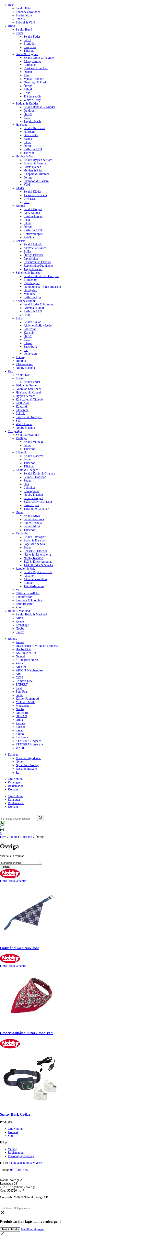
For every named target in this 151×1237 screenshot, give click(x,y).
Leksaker (29, 487)
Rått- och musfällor (28, 593)
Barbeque (30, 64)
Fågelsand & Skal (35, 544)
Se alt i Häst (23, 8)
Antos (19, 663)
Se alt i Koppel (33, 209)
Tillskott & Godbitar (36, 508)
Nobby (20, 628)
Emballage (22, 625)
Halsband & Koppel (28, 392)
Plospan (21, 726)
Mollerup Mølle (25, 702)
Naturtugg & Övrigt (36, 82)
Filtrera (5, 866)
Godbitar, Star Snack (28, 389)
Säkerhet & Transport (29, 272)
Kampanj (13, 754)
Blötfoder (29, 43)
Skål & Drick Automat (38, 561)
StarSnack (22, 737)
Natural (20, 656)
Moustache (22, 705)
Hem (3, 836)
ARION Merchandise (29, 670)
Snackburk (30, 346)
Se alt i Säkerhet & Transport (41, 276)
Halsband (22, 124)
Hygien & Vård (25, 156)
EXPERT (22, 684)
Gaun (19, 695)
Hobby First (23, 649)
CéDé (19, 677)
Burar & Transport (35, 477)
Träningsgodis (32, 96)
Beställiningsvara (26, 768)
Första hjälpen (32, 167)
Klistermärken (24, 364)
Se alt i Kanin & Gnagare (39, 473)
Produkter (6, 1122)
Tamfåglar (22, 533)
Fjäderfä (21, 452)
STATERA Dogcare (28, 741)
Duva (19, 512)
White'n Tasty (32, 100)
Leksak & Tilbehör (35, 551)
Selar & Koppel (33, 498)
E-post (4, 1162)
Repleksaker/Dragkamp (38, 265)
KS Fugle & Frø (26, 652)
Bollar (27, 251)
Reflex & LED (33, 149)
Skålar (20, 318)
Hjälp (3, 1142)
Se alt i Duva (32, 515)
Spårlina (29, 237)
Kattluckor (22, 403)
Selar (27, 315)
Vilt (18, 589)
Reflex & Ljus (32, 297)
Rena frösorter (24, 603)
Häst (11, 4)
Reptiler (28, 582)
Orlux (19, 719)
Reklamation (16, 786)
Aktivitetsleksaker (35, 248)
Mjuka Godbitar (33, 78)
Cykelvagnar (32, 283)
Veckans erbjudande (28, 758)
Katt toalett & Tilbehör (30, 399)
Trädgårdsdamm (34, 586)
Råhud (28, 89)
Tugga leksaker (33, 269)
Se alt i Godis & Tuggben (39, 57)
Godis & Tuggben (27, 54)
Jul (17, 772)
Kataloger (14, 782)
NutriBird (22, 712)
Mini (26, 75)
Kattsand (21, 406)
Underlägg (30, 353)
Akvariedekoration (35, 579)
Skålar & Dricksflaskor (38, 501)
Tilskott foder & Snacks (38, 565)
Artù (18, 674)
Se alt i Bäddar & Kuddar (39, 107)
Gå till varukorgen (32, 1229)
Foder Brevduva (34, 519)
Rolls (27, 93)
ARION (21, 667)
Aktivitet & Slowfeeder (38, 325)
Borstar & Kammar (35, 163)
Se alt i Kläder (32, 191)
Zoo (18, 607)
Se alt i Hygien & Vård (38, 160)
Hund (11, 26)
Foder (19, 33)
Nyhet (19, 761)
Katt (10, 371)
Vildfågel (21, 438)
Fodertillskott (24, 15)
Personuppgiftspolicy (21, 1156)
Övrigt (28, 86)
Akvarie (29, 575)
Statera (20, 632)
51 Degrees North (27, 659)
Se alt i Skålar (32, 322)
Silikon (28, 343)
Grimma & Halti (34, 307)
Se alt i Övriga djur (27, 434)
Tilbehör (29, 152)
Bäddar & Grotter (27, 385)
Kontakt (13, 789)
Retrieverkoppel (33, 233)
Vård (27, 184)
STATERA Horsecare (29, 744)
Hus (26, 484)
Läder (27, 142)
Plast (26, 117)
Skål (18, 420)
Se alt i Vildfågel (34, 441)
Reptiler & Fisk (25, 568)
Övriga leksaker (33, 255)
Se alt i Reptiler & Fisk (38, 572)
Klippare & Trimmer (36, 174)
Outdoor (29, 110)
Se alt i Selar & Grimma (38, 304)
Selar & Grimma (26, 300)
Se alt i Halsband (34, 128)
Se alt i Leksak (33, 244)
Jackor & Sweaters (35, 195)
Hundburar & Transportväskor (42, 286)
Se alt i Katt (23, 374)
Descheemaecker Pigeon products (37, 645)
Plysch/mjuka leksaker (37, 262)
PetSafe (20, 723)
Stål (26, 350)
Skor (26, 202)
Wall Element (24, 424)
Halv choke (31, 135)
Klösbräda (22, 410)
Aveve (20, 621)
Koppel (20, 205)
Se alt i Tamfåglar (34, 537)
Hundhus (21, 360)
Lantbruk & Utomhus (29, 600)
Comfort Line (24, 681)
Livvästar (29, 198)
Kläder (20, 188)
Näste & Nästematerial (38, 554)
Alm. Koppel (32, 212)
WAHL (20, 748)
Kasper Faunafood (27, 698)
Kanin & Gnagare (27, 470)
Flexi (27, 219)
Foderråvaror (24, 596)
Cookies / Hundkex (36, 68)
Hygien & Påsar (33, 170)
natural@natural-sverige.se (25, 1162)
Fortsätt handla (10, 1229)
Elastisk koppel (33, 216)
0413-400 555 (19, 1169)
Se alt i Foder (32, 36)
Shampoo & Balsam (36, 181)
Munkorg (29, 293)
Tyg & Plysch (32, 121)
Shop (11, 1135)
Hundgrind (30, 290)
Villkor (12, 1149)
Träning (20, 357)
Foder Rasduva (33, 522)
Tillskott (29, 50)
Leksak (20, 241)
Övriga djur (15, 431)
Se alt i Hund (24, 29)
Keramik (29, 332)
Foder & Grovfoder (28, 12)
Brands (12, 638)
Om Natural (15, 778)
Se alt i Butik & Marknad (31, 614)
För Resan (30, 329)
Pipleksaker (31, 258)
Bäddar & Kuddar (27, 103)
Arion (19, 618)
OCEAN (21, 716)
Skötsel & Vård (25, 22)
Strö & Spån (31, 505)
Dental (28, 71)
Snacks (20, 19)
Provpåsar (30, 47)
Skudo (20, 733)
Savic (19, 730)
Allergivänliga (32, 61)
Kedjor (28, 138)
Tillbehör (29, 448)
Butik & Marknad (19, 611)
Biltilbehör (30, 279)
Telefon (4, 1169)
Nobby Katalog (25, 367)
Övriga (28, 145)
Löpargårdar (31, 491)
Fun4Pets (21, 691)
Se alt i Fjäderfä (33, 455)
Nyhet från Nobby (27, 765)
